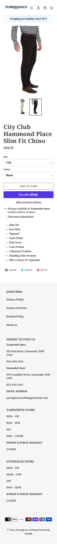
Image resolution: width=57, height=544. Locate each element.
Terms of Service (16, 308)
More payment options (28, 202)
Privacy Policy (15, 299)
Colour (7, 169)
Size (5, 156)
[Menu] (51, 7)
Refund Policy (15, 316)
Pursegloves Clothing (27, 530)
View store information (21, 216)
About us (11, 324)
